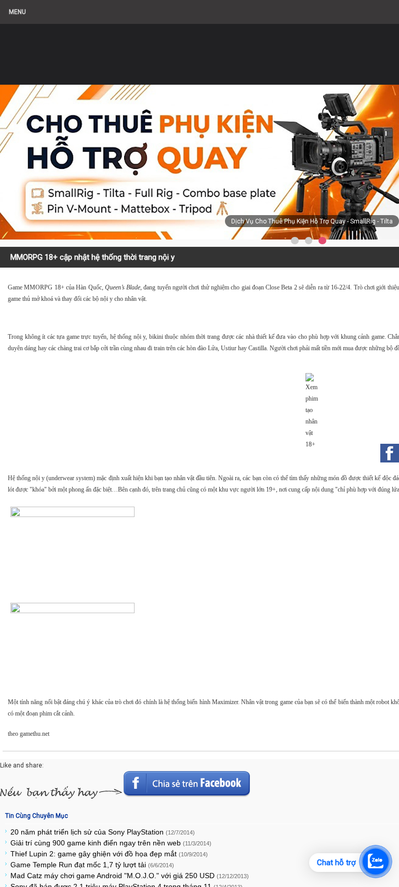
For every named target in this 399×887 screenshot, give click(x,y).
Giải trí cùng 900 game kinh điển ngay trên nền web (110, 843)
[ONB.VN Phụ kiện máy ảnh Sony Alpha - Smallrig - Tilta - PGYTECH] (104, 49)
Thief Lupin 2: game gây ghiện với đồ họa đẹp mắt (109, 854)
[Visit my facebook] (389, 453)
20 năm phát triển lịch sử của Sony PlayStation (102, 832)
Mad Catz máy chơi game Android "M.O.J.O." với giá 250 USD (129, 875)
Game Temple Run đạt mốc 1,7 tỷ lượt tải (92, 864)
